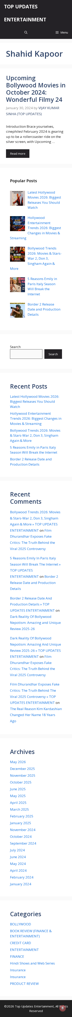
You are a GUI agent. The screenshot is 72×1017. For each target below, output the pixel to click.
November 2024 (22, 829)
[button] (25, 32)
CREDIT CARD (20, 943)
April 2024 (18, 870)
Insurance (18, 970)
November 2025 (22, 775)
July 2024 (17, 850)
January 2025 (20, 823)
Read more (17, 153)
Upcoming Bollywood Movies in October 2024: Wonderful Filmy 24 (36, 89)
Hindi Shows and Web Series (32, 963)
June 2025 (18, 789)
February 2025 (21, 816)
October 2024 (21, 836)
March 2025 (19, 809)
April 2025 (18, 802)
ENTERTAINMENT (24, 949)
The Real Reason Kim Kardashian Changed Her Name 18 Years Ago (36, 714)
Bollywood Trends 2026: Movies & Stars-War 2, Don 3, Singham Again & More (35, 435)
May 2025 (18, 795)
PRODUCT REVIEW (24, 983)
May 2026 (18, 762)
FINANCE (17, 956)
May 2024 (18, 863)
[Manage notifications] (62, 1008)
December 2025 (22, 768)
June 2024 (18, 857)
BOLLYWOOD (20, 924)
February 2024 (21, 877)
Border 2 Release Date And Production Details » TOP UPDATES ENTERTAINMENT (32, 604)
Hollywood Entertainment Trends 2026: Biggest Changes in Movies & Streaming (35, 418)
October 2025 (21, 782)
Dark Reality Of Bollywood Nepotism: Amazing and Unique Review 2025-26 (35, 622)
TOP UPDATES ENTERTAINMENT (25, 13)
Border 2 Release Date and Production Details (34, 582)
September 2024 (23, 843)
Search (15, 346)
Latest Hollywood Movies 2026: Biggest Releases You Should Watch (34, 401)
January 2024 (20, 884)
